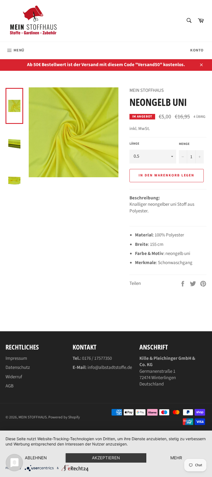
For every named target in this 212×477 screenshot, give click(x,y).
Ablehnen (36, 457)
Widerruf (14, 377)
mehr (176, 457)
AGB (10, 386)
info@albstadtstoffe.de (110, 367)
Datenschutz (18, 367)
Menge (184, 144)
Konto (197, 50)
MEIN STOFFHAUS (32, 417)
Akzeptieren (106, 457)
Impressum (16, 358)
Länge (134, 144)
